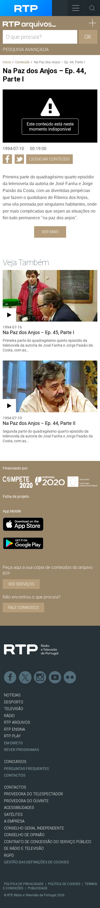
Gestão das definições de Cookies (36, 862)
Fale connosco (23, 607)
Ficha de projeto (16, 496)
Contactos (14, 775)
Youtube (55, 677)
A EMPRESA (14, 821)
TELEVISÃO (13, 709)
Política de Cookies (64, 884)
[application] (50, 116)
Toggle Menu (76, 8)
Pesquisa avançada (26, 49)
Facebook (10, 677)
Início (7, 62)
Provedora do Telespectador (33, 794)
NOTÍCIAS (12, 695)
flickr (70, 677)
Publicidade (37, 888)
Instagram (40, 677)
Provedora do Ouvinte (26, 801)
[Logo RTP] (31, 649)
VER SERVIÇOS (21, 584)
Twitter (25, 677)
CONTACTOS (15, 787)
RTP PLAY (12, 736)
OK (88, 37)
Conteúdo (22, 62)
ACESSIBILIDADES (19, 807)
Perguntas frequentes (26, 768)
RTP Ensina (14, 729)
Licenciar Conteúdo (49, 159)
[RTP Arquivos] (29, 25)
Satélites (13, 814)
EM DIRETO (13, 743)
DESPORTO (13, 702)
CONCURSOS (15, 762)
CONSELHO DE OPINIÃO (24, 835)
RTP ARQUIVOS (17, 722)
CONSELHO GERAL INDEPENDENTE (34, 828)
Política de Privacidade (23, 884)
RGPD (9, 855)
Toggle (92, 8)
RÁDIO (9, 716)
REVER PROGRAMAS (21, 749)
